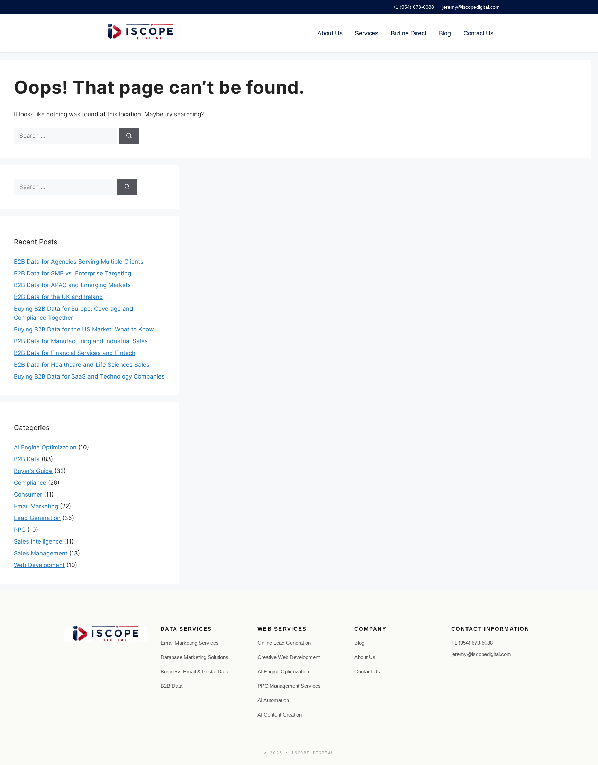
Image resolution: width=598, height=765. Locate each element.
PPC (20, 529)
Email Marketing (36, 506)
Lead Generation (37, 517)
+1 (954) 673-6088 (414, 7)
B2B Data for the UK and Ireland (58, 296)
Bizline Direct (408, 33)
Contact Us (478, 33)
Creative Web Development (288, 657)
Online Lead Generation (284, 643)
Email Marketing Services (190, 643)
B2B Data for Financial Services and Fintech (74, 352)
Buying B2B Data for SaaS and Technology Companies (89, 376)
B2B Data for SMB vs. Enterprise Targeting (72, 273)
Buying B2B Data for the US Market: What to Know (84, 329)
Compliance (30, 482)
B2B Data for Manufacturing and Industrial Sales (81, 341)
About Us (330, 33)
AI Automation (273, 700)
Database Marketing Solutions (194, 657)
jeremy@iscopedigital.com (471, 7)
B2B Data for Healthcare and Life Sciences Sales (82, 364)
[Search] (129, 136)
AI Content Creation (279, 715)
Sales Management (40, 553)
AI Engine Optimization (45, 447)
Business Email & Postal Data (194, 671)
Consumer (28, 494)
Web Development (39, 565)
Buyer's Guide (33, 470)
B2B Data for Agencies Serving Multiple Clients (78, 261)
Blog (445, 33)
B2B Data (27, 459)
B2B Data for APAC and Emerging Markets (72, 285)
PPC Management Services (289, 686)
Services (366, 33)
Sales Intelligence (38, 541)
